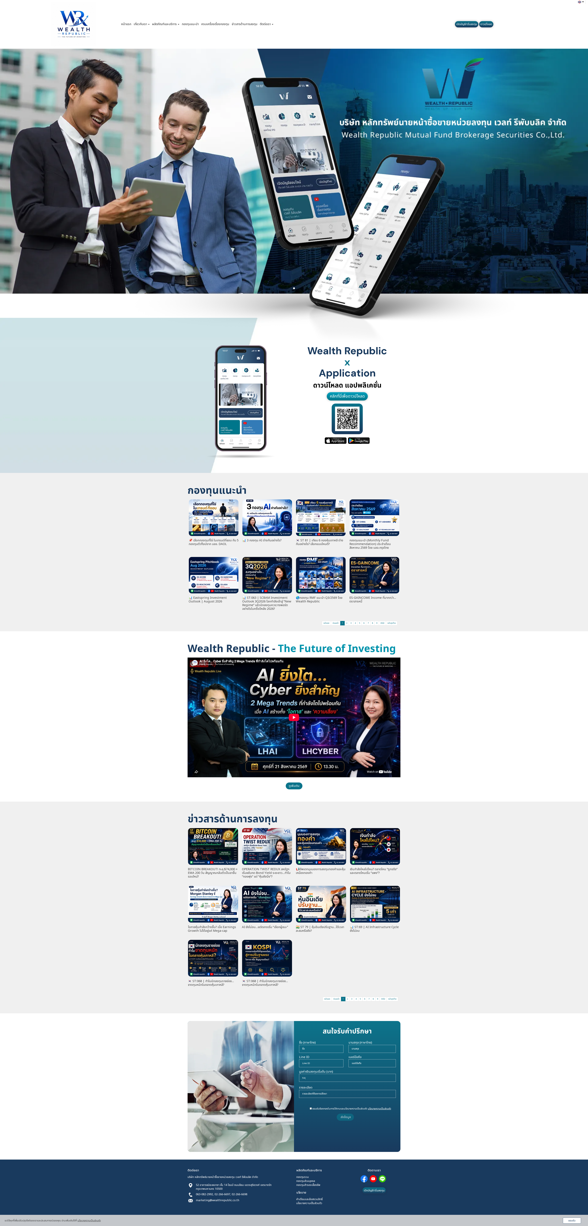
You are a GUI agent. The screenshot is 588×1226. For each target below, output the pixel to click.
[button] (44, 195)
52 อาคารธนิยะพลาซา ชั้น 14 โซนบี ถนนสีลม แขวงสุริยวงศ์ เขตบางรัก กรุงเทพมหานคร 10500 (233, 1187)
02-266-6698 (239, 1194)
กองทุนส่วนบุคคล (305, 1181)
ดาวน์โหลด (486, 24)
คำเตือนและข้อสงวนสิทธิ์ (309, 1199)
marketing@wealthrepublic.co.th (217, 1200)
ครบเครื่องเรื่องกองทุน (215, 24)
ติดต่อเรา (265, 24)
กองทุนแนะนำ (190, 24)
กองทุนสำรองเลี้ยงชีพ (308, 1185)
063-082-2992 (204, 1194)
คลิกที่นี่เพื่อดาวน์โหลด (347, 396)
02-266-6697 (222, 1194)
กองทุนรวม (302, 1177)
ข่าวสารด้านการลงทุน (244, 24)
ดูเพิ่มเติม (294, 786)
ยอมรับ (571, 1220)
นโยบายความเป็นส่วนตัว (309, 1203)
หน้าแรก (126, 24)
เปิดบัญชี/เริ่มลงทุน (466, 24)
